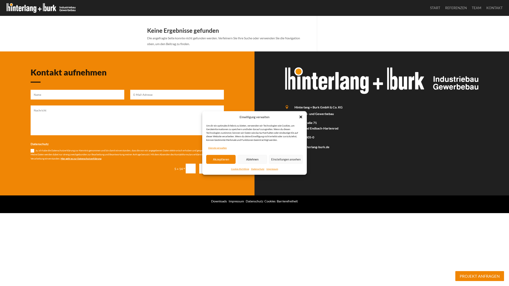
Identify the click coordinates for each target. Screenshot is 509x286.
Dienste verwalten (217, 147)
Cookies (270, 201)
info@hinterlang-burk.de (311, 147)
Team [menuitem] (476, 8)
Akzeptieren (221, 159)
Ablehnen (252, 159)
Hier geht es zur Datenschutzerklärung (81, 158)
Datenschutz (257, 168)
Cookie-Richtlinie (240, 168)
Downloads (219, 201)
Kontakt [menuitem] (494, 8)
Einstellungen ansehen (286, 159)
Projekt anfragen (480, 276)
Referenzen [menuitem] (456, 8)
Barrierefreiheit (287, 201)
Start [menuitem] (435, 8)
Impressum (272, 168)
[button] (301, 117)
